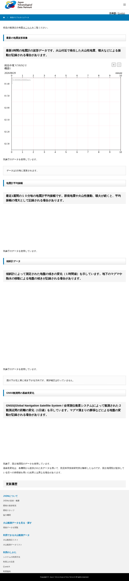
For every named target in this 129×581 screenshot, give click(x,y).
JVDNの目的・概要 (11, 501)
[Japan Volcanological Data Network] (18, 4)
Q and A (6, 567)
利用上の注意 (8, 562)
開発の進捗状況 (9, 505)
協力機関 (7, 515)
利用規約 (7, 571)
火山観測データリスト (12, 545)
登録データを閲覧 (10, 527)
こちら (28, 27)
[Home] (4, 17)
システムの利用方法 (11, 557)
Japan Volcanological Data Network (62, 577)
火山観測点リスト (10, 540)
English (121, 13)
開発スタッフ (8, 510)
